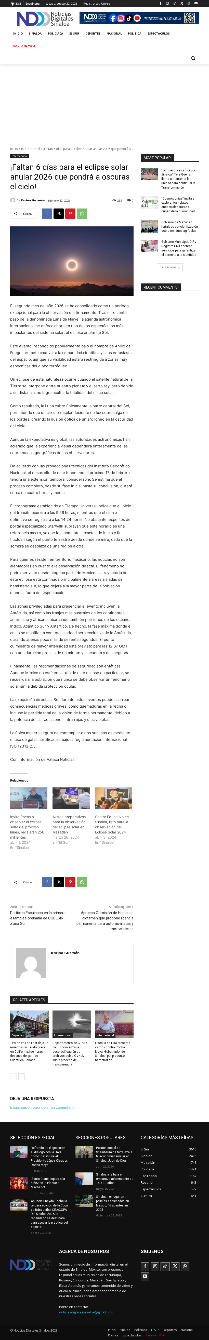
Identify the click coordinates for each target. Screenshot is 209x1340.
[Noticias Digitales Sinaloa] (45, 18)
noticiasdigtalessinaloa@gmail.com (86, 1312)
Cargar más (168, 267)
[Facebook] (160, 4)
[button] (193, 58)
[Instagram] (168, 4)
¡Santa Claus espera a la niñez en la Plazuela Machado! (48, 1183)
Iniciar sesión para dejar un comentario (42, 1107)
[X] (182, 4)
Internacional (30, 149)
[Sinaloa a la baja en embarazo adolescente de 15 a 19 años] (84, 1178)
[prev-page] (13, 1076)
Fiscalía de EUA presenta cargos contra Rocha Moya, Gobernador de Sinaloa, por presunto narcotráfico (112, 1051)
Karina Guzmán (33, 200)
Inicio (14, 149)
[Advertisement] (104, 102)
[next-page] (21, 1076)
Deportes (18, 1035)
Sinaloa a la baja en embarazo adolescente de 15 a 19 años (114, 1179)
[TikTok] (175, 4)
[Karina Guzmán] (13, 200)
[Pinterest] (70, 213)
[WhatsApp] (189, 4)
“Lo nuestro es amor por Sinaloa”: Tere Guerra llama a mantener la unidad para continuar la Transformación (178, 179)
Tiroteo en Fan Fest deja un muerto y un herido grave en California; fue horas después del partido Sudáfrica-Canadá (29, 1051)
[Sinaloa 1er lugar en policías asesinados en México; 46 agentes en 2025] (84, 1201)
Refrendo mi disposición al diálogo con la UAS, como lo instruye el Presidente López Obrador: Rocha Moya (49, 1156)
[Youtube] (196, 4)
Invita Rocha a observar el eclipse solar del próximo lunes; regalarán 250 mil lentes (27, 827)
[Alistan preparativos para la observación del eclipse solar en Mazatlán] (71, 798)
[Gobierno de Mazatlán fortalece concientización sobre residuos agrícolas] (149, 226)
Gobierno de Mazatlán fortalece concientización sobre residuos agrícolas (179, 227)
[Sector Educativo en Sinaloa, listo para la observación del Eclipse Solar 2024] (113, 798)
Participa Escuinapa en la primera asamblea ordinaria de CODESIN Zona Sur (38, 918)
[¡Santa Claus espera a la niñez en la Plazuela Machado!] (19, 1183)
